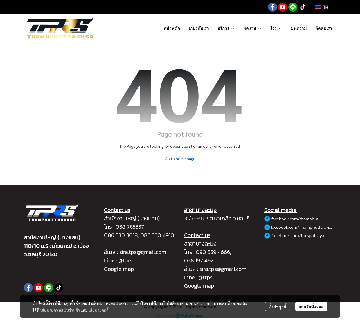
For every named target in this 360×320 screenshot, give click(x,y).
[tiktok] (302, 7)
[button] (322, 7)
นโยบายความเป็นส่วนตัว (60, 309)
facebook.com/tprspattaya (297, 235)
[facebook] (272, 7)
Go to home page (180, 158)
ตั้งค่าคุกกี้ (277, 306)
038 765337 (129, 227)
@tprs (125, 260)
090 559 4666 (213, 252)
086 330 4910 (157, 235)
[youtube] (282, 7)
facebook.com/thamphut (294, 218)
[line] (292, 7)
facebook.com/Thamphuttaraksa (301, 227)
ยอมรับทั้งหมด (311, 306)
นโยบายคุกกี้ (98, 309)
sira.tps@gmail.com (142, 252)
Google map (119, 269)
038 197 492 (198, 260)
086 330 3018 (121, 235)
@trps (206, 277)
